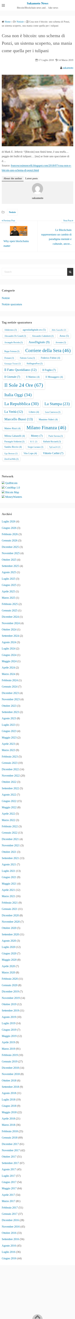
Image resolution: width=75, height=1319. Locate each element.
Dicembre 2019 (10, 991)
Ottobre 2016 (9, 1232)
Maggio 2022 (9, 807)
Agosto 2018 (9, 1093)
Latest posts (31, 178)
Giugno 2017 (9, 1182)
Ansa (64, 335)
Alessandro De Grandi (15, 336)
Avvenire (60, 342)
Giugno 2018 (9, 1105)
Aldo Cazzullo (59, 330)
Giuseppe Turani (12, 364)
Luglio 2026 (8, 521)
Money (37, 435)
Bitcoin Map (12, 492)
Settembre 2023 (10, 712)
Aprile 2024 (8, 667)
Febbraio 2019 (10, 1055)
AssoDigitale (39, 342)
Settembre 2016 (10, 1239)
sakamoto (68, 67)
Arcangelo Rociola (13, 342)
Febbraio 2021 (10, 902)
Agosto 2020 (9, 940)
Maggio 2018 (9, 1112)
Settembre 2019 (10, 1010)
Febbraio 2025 (10, 604)
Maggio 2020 (9, 959)
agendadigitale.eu (34, 329)
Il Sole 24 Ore (23, 385)
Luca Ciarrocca (52, 412)
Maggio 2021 (9, 883)
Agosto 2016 (9, 1245)
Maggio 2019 (9, 1035)
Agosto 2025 (9, 572)
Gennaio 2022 (9, 832)
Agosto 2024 (9, 642)
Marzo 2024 (8, 674)
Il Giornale (12, 376)
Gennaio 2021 (9, 908)
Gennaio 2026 (9, 540)
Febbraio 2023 (10, 756)
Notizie (12, 212)
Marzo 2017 (8, 1201)
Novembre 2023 (11, 699)
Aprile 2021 (8, 889)
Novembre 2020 (11, 921)
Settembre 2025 (10, 565)
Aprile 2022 (8, 813)
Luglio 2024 (8, 648)
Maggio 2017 (9, 1188)
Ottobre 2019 (9, 1004)
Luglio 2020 (8, 946)
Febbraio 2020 (10, 978)
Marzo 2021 (8, 896)
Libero (34, 412)
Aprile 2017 (8, 1194)
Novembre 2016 (11, 1226)
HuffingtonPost (35, 363)
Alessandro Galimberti (43, 336)
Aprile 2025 (8, 591)
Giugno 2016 (9, 1258)
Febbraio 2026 (10, 534)
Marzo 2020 (8, 972)
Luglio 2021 (8, 870)
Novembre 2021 (11, 845)
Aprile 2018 (8, 1118)
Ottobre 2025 (9, 559)
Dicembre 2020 (10, 915)
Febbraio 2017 (10, 1207)
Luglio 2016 (8, 1251)
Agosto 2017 (9, 1169)
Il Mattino (33, 377)
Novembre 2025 (11, 553)
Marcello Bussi (18, 419)
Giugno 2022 (9, 801)
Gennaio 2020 (9, 985)
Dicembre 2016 (10, 1220)
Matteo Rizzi (12, 428)
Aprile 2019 (8, 1042)
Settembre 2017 (10, 1163)
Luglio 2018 (8, 1099)
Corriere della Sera (48, 350)
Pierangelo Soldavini (14, 441)
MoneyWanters (13, 496)
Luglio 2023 (8, 724)
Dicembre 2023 (10, 693)
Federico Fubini (50, 358)
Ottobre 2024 (9, 629)
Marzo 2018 (8, 1124)
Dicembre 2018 (10, 1067)
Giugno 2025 (9, 584)
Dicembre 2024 (10, 616)
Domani (9, 358)
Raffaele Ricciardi (52, 441)
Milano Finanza (46, 427)
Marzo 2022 (8, 820)
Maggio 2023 (9, 737)
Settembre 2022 (10, 788)
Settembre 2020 (10, 934)
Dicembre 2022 (10, 769)
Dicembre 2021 (10, 839)
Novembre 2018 (11, 1074)
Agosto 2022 (9, 794)
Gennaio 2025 (9, 610)
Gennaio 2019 (9, 1061)
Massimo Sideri (48, 419)
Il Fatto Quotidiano (20, 370)
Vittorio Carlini (53, 453)
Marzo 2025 (8, 597)
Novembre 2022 (11, 775)
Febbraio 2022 (10, 826)
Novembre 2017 (11, 1150)
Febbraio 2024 (10, 680)
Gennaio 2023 (9, 762)
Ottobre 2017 (9, 1156)
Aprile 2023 (8, 743)
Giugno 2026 (9, 527)
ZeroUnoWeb (11, 459)
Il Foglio (49, 370)
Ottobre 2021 (9, 851)
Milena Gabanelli (14, 436)
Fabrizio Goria (27, 358)
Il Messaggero (54, 377)
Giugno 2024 (9, 654)
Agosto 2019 (9, 1016)
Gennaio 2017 (9, 1213)
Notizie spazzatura (12, 304)
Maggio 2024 (9, 661)
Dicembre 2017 (10, 1144)
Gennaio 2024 (9, 686)
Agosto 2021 (9, 864)
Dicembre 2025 (10, 546)
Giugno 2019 (9, 1029)
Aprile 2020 (8, 966)
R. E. (33, 442)
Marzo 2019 (8, 1048)
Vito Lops (30, 453)
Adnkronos (10, 330)
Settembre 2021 (10, 858)
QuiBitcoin (11, 483)
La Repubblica (21, 403)
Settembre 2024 (10, 635)
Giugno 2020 (9, 953)
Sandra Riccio (13, 447)
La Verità (13, 411)
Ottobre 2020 (9, 927)
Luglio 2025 (8, 578)
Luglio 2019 (8, 1023)
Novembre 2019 (11, 997)
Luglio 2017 (8, 1175)
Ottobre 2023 (9, 705)
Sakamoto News (37, 3)
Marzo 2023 (8, 750)
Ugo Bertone (11, 454)
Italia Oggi (18, 394)
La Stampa (57, 403)
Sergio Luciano (35, 447)
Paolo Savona (55, 436)
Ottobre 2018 (9, 1080)
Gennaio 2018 (9, 1137)
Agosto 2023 (9, 718)
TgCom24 (54, 447)
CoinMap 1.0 (12, 487)
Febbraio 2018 (10, 1131)
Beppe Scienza (11, 351)
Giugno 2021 (9, 877)
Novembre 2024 (11, 623)
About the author (12, 178)
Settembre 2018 (10, 1086)
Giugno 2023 (9, 731)
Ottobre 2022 (9, 781)
